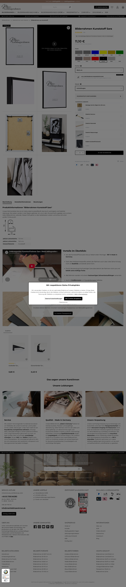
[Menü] (9, 570)
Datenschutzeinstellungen (53, 298)
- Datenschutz (63, 302)
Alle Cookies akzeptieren (73, 298)
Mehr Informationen (80, 294)
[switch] (5, 580)
